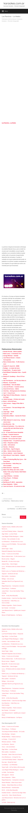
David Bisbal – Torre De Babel (11, 384)
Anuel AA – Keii (7, 413)
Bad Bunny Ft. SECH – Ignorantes (12, 482)
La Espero (6, 480)
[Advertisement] (14, 41)
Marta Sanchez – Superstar (11, 467)
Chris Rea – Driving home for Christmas (14, 391)
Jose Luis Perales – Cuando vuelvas (13, 387)
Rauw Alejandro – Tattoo (10, 484)
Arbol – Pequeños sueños (10, 442)
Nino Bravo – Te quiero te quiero (12, 436)
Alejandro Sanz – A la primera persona (14, 440)
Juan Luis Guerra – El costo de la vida (14, 486)
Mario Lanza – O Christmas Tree (12, 353)
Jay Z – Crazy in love (9, 393)
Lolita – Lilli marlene (9, 445)
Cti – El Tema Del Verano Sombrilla (13, 432)
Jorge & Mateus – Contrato (11, 476)
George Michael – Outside (10, 355)
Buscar (4, 514)
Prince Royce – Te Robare (10, 478)
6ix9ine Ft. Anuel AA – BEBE (11, 366)
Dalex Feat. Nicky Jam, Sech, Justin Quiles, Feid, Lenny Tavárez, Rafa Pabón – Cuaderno (14, 472)
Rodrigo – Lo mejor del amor (11, 368)
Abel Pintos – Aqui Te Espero (11, 449)
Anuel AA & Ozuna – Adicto (11, 389)
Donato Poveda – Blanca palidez (12, 351)
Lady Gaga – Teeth (8, 411)
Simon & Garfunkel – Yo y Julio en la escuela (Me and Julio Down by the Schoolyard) (13, 428)
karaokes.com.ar (14, 3)
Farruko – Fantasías (8, 447)
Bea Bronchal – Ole (8, 424)
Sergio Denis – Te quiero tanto (12, 370)
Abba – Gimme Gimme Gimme (12, 451)
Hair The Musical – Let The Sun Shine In (14, 380)
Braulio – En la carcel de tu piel (12, 438)
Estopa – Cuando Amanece (11, 434)
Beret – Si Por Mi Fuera (9, 401)
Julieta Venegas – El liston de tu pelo (14, 399)
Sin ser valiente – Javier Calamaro (13, 453)
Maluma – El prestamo (9, 382)
